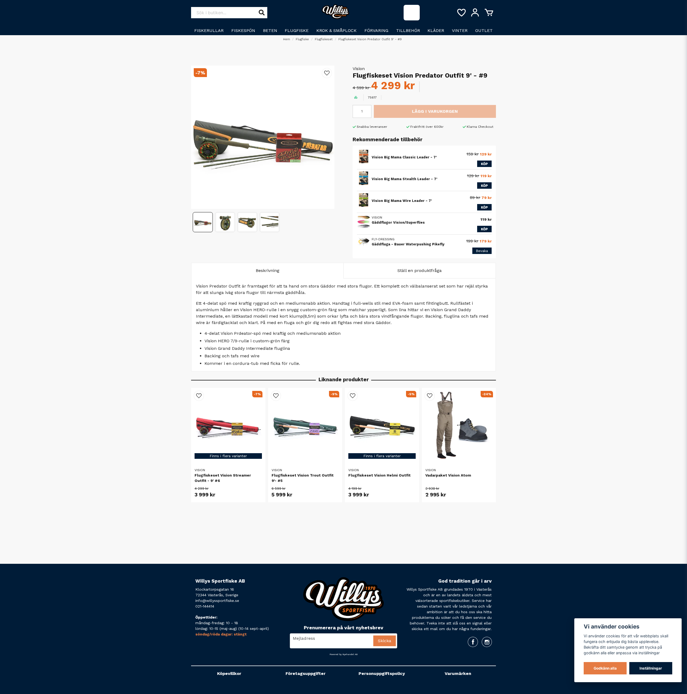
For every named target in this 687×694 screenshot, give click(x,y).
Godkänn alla (605, 668)
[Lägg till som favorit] (461, 12)
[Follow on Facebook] (473, 642)
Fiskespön (243, 30)
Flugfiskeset (323, 39)
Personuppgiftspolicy (382, 673)
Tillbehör (408, 30)
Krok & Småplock (336, 30)
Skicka (384, 640)
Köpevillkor (229, 673)
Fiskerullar (209, 30)
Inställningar (651, 668)
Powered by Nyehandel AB (343, 654)
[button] (327, 73)
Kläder (435, 30)
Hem (286, 39)
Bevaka (482, 251)
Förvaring (376, 30)
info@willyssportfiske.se (217, 600)
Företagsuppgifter (306, 673)
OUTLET (484, 30)
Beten (270, 30)
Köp (484, 164)
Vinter (459, 30)
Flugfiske (297, 30)
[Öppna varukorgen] (489, 12)
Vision (359, 68)
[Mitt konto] (475, 12)
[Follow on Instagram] (487, 642)
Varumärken (458, 673)
